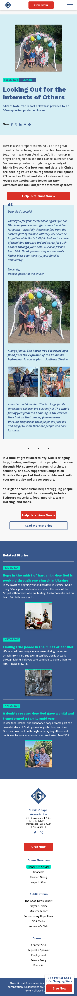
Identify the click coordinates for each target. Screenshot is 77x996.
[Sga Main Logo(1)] (38, 796)
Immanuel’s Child (38, 926)
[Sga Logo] (7, 5)
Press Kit (38, 965)
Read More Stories (38, 526)
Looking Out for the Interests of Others (34, 93)
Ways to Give (38, 882)
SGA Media (38, 921)
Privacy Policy (38, 960)
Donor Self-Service (38, 867)
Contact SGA (38, 945)
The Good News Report (38, 901)
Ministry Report (39, 911)
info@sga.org (32, 824)
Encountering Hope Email (38, 916)
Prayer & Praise (39, 906)
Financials (38, 872)
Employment (38, 955)
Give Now (41, 5)
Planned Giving (38, 877)
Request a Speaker (38, 950)
